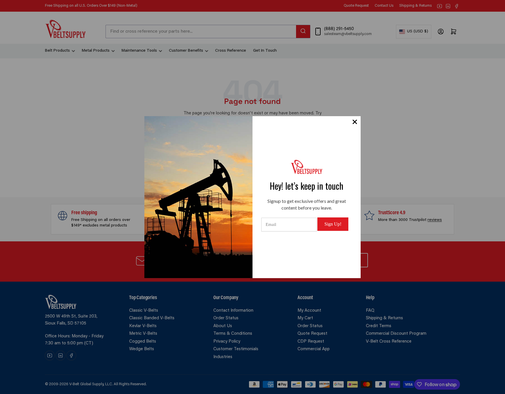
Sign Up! (332, 224)
